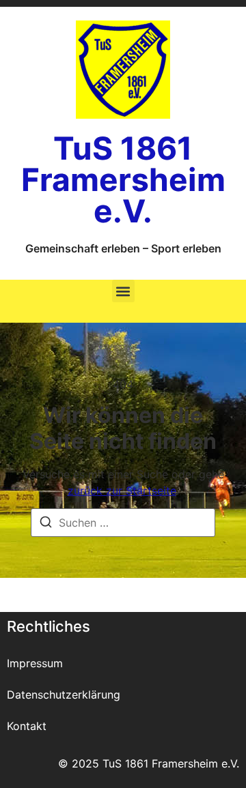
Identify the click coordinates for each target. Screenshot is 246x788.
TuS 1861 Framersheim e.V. (123, 179)
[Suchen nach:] (123, 522)
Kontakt (26, 726)
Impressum (35, 663)
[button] (123, 291)
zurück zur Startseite (122, 490)
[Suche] (46, 524)
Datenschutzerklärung (63, 694)
